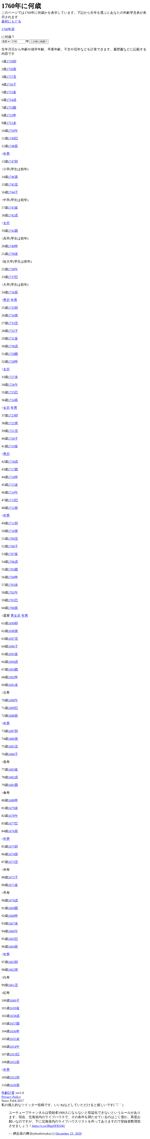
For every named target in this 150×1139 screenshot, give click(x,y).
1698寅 (13, 631)
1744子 (13, 192)
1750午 (13, 131)
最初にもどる (11, 21)
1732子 (13, 331)
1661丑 (13, 985)
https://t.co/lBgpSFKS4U (48, 1126)
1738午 (13, 269)
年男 (6, 154)
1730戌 (13, 346)
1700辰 (13, 608)
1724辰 (13, 400)
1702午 (13, 592)
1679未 (13, 808)
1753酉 (11, 107)
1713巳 (13, 500)
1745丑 (13, 184)
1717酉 (13, 469)
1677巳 (13, 823)
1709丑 (13, 538)
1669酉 (13, 908)
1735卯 (13, 308)
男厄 (6, 300)
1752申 (11, 115)
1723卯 (13, 415)
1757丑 (11, 77)
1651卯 (15, 1077)
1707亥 (13, 554)
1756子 (11, 84)
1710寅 (13, 531)
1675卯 (13, 846)
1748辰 (13, 146)
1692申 (13, 677)
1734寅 (13, 315)
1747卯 (13, 161)
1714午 (13, 492)
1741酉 (13, 231)
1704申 (13, 577)
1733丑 (13, 323)
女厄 (6, 223)
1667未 (13, 923)
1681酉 (13, 785)
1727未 (13, 377)
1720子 (13, 438)
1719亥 (13, 446)
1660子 (15, 1000)
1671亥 (13, 885)
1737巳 (13, 277)
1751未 (11, 123)
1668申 (13, 916)
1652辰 (15, 1062)
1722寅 (13, 423)
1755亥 (11, 92)
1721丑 (13, 431)
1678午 (13, 816)
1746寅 (13, 177)
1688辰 (13, 715)
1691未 (13, 685)
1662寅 (13, 969)
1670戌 (13, 900)
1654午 (15, 1046)
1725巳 (13, 392)
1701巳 (13, 600)
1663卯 (13, 962)
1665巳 (13, 939)
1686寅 (13, 739)
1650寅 (15, 1085)
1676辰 (13, 831)
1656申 (15, 1031)
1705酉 (13, 569)
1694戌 (13, 662)
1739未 (13, 254)
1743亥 (13, 207)
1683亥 (13, 769)
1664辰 (13, 946)
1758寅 (11, 69)
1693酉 (13, 669)
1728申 (13, 361)
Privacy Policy (11, 1097)
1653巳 (15, 1054)
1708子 (13, 546)
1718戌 (13, 461)
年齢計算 (8, 1093)
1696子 (13, 646)
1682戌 (13, 777)
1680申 (13, 800)
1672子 (13, 877)
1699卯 (13, 623)
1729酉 (13, 354)
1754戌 (11, 100)
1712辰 (13, 508)
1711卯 (13, 523)
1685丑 (13, 746)
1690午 (13, 700)
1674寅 (13, 854)
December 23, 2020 (68, 1133)
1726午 (13, 385)
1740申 (13, 246)
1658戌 (15, 1016)
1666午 (13, 931)
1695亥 (13, 654)
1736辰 (13, 292)
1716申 (13, 477)
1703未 (13, 585)
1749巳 (13, 138)
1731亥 (13, 338)
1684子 (13, 754)
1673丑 (13, 862)
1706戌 (13, 562)
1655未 (15, 1039)
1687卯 (13, 731)
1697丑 (13, 639)
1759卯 (11, 61)
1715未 (13, 485)
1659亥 (15, 1008)
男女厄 (15, 615)
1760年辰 (8, 29)
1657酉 (15, 1023)
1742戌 (13, 215)
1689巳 (13, 708)
